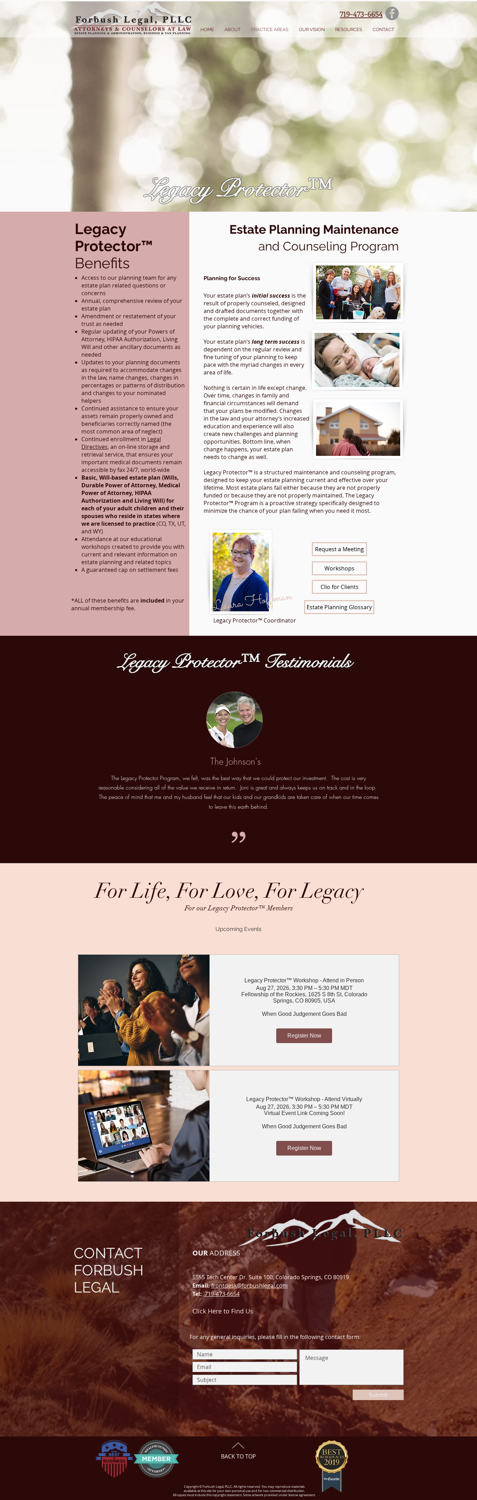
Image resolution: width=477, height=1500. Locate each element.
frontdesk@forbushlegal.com (249, 1285)
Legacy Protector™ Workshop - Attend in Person (304, 980)
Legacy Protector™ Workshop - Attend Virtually (304, 1099)
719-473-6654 (222, 1294)
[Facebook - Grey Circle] (392, 13)
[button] (232, 29)
